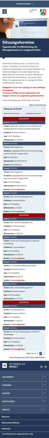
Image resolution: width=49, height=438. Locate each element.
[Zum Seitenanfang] (45, 367)
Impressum (6, 429)
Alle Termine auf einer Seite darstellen (27, 357)
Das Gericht (8, 377)
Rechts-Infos (8, 401)
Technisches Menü (23, 4)
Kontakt (6, 393)
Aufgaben (6, 385)
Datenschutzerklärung (10, 423)
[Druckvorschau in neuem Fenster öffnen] (41, 367)
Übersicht (5, 417)
